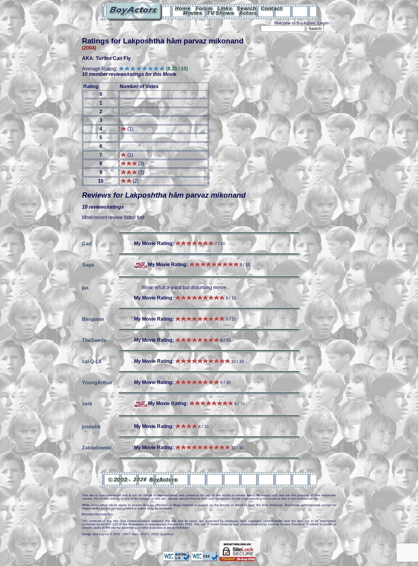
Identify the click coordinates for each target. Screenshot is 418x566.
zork (87, 403)
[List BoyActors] (248, 12)
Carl (86, 243)
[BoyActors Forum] (204, 8)
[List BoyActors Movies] (192, 12)
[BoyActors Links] (225, 8)
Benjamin (93, 319)
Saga (88, 264)
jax (85, 287)
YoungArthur (97, 382)
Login (323, 23)
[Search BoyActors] (246, 8)
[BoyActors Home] (183, 8)
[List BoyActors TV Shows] (220, 12)
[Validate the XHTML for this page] (176, 558)
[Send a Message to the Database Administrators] (272, 8)
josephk (91, 426)
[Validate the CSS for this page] (204, 558)
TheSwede (94, 340)
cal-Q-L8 (91, 361)
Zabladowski (96, 447)
